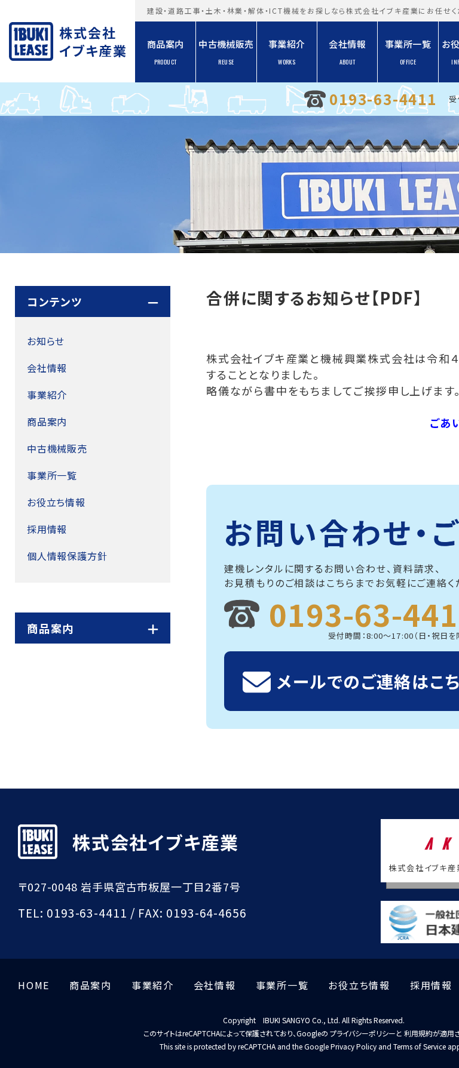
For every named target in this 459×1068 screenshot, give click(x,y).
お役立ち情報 (56, 502)
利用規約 (418, 1033)
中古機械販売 (225, 52)
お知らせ (46, 341)
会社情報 (347, 52)
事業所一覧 (408, 52)
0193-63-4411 (383, 98)
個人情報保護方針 (67, 556)
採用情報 (47, 529)
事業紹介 (286, 52)
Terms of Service (419, 1046)
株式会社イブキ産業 (92, 41)
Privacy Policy (354, 1046)
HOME (34, 985)
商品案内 (165, 52)
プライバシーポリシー (363, 1033)
